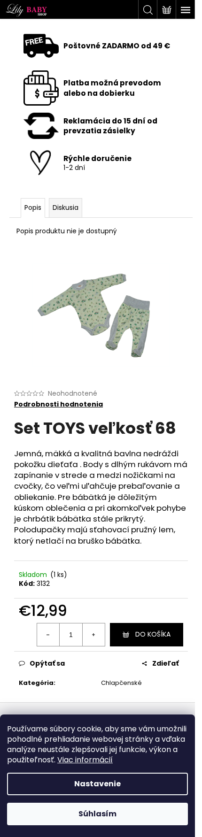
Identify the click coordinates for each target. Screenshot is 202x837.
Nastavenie (97, 783)
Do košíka (153, 634)
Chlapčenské (121, 682)
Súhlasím (97, 813)
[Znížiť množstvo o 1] (48, 634)
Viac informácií (85, 759)
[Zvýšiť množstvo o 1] (93, 634)
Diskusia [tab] (65, 207)
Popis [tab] (32, 207)
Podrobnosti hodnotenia (58, 404)
